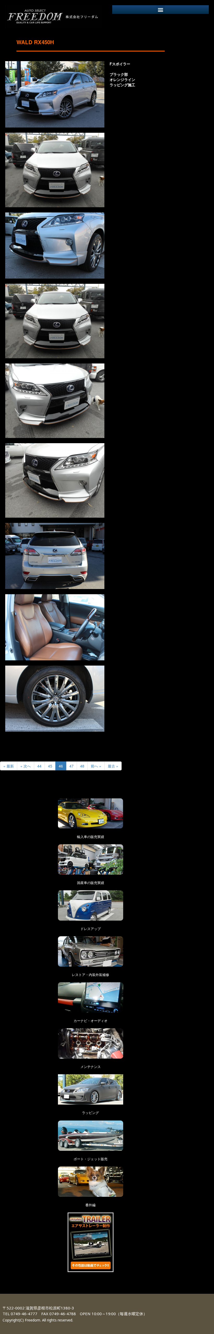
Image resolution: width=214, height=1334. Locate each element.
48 (82, 766)
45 (50, 766)
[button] (160, 9)
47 (71, 766)
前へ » (96, 766)
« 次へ (25, 766)
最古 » (113, 766)
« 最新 (8, 766)
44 (39, 766)
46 (61, 766)
